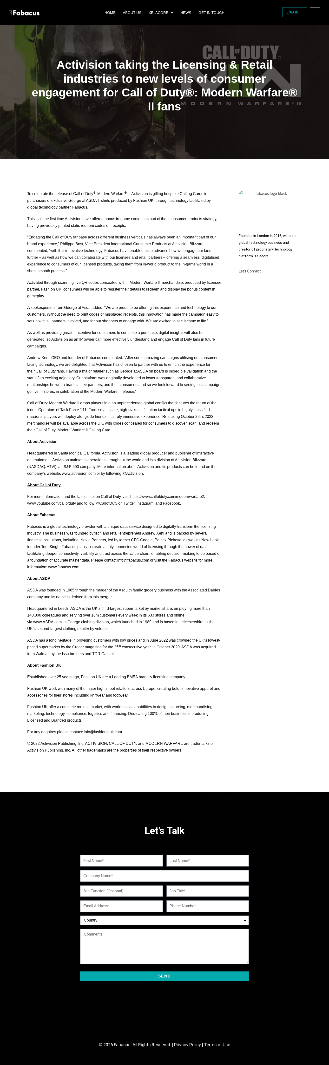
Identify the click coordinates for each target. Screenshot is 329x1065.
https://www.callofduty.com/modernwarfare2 (167, 497)
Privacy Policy (187, 1044)
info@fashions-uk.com (103, 732)
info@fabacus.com (133, 560)
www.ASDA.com (47, 622)
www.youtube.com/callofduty (51, 503)
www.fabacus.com (63, 567)
